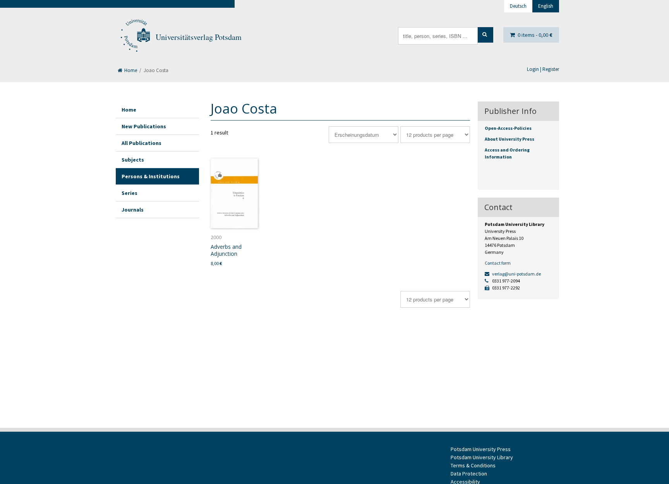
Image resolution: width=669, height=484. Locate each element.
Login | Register (543, 69)
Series (129, 192)
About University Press (509, 139)
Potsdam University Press (481, 449)
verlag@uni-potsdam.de (516, 274)
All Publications (141, 143)
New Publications (144, 126)
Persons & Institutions (151, 176)
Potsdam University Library (482, 457)
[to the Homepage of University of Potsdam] (135, 37)
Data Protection (469, 473)
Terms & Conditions (473, 465)
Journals (133, 209)
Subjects (133, 159)
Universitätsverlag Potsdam (199, 37)
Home (130, 70)
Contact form (498, 263)
